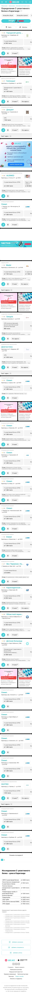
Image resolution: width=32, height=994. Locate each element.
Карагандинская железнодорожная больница (14, 588)
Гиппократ (10, 81)
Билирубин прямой (22, 15)
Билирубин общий (8, 15)
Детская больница (14, 641)
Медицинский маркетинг (16, 971)
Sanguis (9, 317)
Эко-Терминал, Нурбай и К (14, 564)
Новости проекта (19, 967)
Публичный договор (22, 974)
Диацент (10, 110)
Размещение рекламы (16, 969)
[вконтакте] (19, 964)
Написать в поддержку (16, 978)
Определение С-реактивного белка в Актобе (17, 921)
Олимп (4, 204)
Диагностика (6, 347)
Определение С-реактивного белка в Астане (17, 916)
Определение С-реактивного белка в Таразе (17, 932)
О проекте (10, 967)
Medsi (8, 265)
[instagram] (13, 964)
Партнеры (11, 976)
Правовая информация (10, 974)
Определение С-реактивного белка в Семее (17, 927)
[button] (23, 27)
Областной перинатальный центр (14, 614)
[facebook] (16, 964)
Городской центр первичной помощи (14, 33)
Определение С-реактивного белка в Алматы (17, 914)
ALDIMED (10, 176)
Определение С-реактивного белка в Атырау (17, 922)
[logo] (14, 2)
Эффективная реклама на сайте (10, 168)
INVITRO (4, 784)
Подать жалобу (19, 976)
